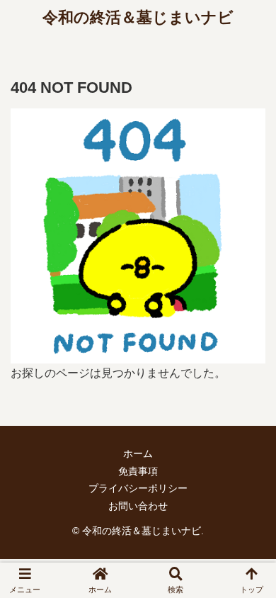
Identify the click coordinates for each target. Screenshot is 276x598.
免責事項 (138, 471)
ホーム (138, 453)
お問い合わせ (138, 506)
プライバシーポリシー (138, 488)
